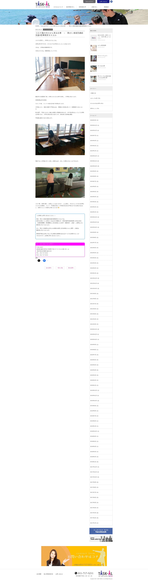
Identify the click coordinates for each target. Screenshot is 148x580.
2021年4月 (93, 319)
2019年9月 (93, 405)
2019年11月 (93, 395)
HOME (37, 26)
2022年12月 (93, 217)
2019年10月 (93, 400)
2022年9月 (93, 232)
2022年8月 (93, 237)
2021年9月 (93, 293)
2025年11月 (93, 130)
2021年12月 (93, 278)
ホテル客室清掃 (102, 45)
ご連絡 (92, 93)
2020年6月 (93, 359)
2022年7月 (93, 242)
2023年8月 (93, 176)
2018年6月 (93, 436)
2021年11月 (93, 283)
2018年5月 (93, 441)
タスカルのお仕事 (48, 29)
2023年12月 (93, 156)
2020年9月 (93, 344)
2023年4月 (93, 196)
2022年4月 (93, 257)
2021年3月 (93, 324)
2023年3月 (93, 201)
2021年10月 (93, 288)
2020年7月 (93, 354)
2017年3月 (93, 512)
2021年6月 (93, 308)
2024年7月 (93, 135)
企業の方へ (95, 7)
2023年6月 (93, 186)
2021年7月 (93, 303)
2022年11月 (93, 222)
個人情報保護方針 (48, 574)
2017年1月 (93, 523)
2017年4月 (93, 507)
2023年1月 (93, 212)
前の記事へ (71, 267)
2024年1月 (93, 150)
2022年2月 (93, 268)
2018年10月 (93, 431)
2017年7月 (93, 492)
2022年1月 (93, 273)
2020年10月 (93, 339)
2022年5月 (93, 252)
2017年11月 (93, 472)
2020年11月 (93, 334)
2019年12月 (93, 390)
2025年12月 (93, 125)
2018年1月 (93, 461)
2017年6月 (93, 497)
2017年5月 (93, 502)
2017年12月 (93, 466)
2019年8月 (93, 410)
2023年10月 (93, 166)
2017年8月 (93, 487)
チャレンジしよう (102, 55)
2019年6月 (93, 421)
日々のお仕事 (101, 65)
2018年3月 (93, 451)
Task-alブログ (89, 1)
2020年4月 (93, 370)
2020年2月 (93, 380)
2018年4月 (93, 446)
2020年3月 (93, 375)
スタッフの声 (93, 98)
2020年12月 (93, 329)
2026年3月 (93, 120)
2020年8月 (93, 349)
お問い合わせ (103, 1)
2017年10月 (93, 477)
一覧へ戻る (60, 267)
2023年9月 (93, 171)
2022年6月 (93, 247)
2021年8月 (93, 298)
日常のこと (93, 108)
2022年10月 (93, 227)
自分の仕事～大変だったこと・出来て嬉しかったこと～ (104, 37)
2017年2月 (93, 517)
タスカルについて (58, 7)
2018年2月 (93, 456)
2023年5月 (93, 191)
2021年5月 (93, 313)
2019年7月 (93, 415)
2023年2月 (93, 207)
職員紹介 (106, 7)
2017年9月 (93, 482)
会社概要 (39, 574)
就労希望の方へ (70, 7)
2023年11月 (93, 161)
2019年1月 (93, 426)
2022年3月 (93, 263)
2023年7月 (93, 181)
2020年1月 (93, 385)
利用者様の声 (82, 7)
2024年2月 (93, 145)
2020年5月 (93, 364)
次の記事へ (49, 267)
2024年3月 (93, 140)
